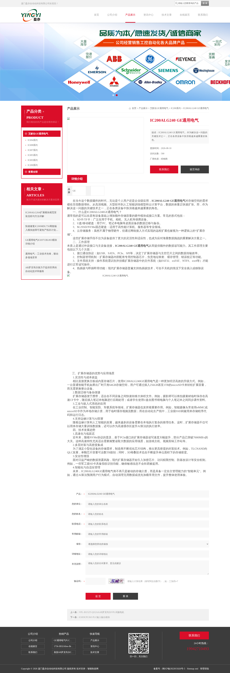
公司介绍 (112, 14)
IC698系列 (33, 145)
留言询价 (195, 169)
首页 (96, 14)
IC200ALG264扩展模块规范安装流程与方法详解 (40, 214)
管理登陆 (204, 669)
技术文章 (167, 14)
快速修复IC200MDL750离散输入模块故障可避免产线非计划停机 (41, 228)
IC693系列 (33, 160)
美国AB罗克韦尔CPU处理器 (65, 652)
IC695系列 (33, 155)
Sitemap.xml (192, 669)
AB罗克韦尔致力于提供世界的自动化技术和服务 (41, 269)
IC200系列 (33, 165)
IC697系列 (33, 150)
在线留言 (185, 14)
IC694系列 (33, 140)
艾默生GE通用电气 (38, 133)
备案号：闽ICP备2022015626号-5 (169, 669)
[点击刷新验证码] (116, 581)
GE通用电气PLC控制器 (65, 640)
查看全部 (33, 172)
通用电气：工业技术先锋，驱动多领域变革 (41, 255)
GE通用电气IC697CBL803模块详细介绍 (41, 242)
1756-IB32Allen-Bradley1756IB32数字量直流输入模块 (65, 646)
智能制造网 (92, 669)
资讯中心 (148, 14)
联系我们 (203, 14)
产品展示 (130, 14)
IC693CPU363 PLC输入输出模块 (94, 617)
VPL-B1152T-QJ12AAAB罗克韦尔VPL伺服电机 (101, 612)
